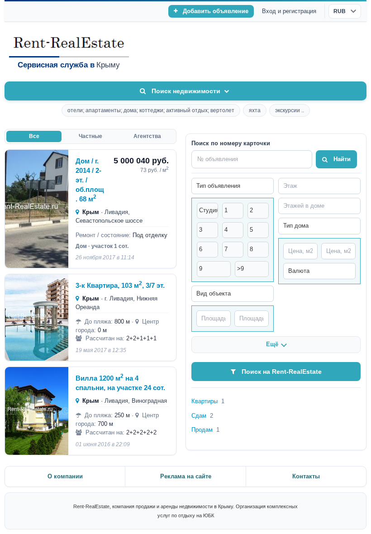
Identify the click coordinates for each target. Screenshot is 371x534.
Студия (208, 210)
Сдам (202, 415)
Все (34, 136)
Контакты (306, 476)
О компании (65, 476)
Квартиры (207, 401)
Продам (205, 429)
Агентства (147, 136)
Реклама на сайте (185, 476)
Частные (90, 136)
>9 (240, 268)
